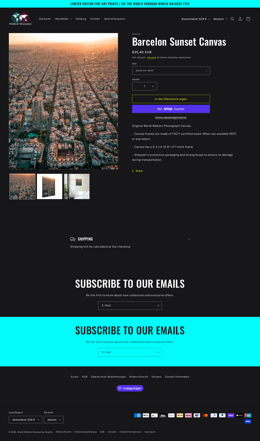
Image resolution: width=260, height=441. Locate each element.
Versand (151, 57)
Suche (74, 376)
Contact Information (177, 376)
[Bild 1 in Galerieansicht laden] (22, 186)
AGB (85, 376)
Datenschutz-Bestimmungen (108, 376)
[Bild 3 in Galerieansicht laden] (76, 186)
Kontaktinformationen (130, 432)
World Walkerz (25, 432)
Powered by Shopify (43, 432)
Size (134, 63)
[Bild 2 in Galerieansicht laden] (49, 186)
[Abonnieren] (158, 305)
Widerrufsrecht (138, 376)
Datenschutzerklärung (86, 432)
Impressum (150, 432)
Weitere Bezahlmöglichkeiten (171, 117)
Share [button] (139, 170)
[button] (63, 19)
